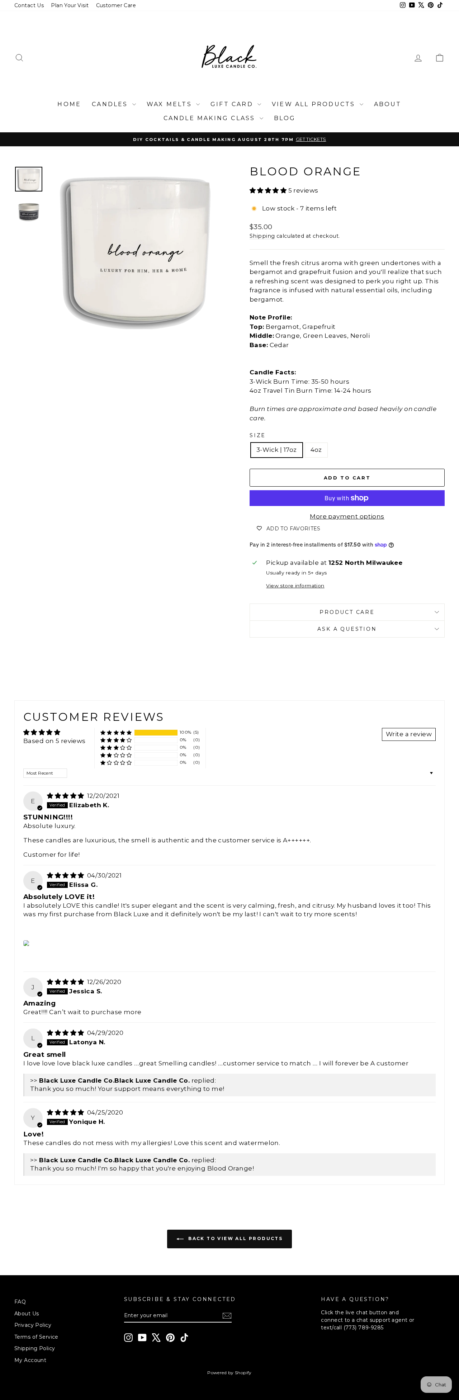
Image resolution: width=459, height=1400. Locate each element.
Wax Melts (170, 104)
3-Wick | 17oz (276, 449)
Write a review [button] (409, 734)
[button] (269, 190)
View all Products (315, 104)
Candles (111, 104)
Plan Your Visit (70, 5)
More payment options (347, 516)
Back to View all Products (234, 1238)
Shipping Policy (34, 1348)
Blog (285, 118)
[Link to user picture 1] (27, 943)
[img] (66, 795)
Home (69, 104)
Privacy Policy (32, 1325)
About (388, 104)
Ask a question (347, 629)
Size (258, 435)
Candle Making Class (211, 118)
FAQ (20, 1302)
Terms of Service (36, 1337)
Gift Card (233, 104)
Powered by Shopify (229, 1372)
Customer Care (116, 5)
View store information (295, 585)
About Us (26, 1313)
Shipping (262, 236)
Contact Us (29, 5)
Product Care (347, 612)
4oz (316, 449)
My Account (30, 1360)
